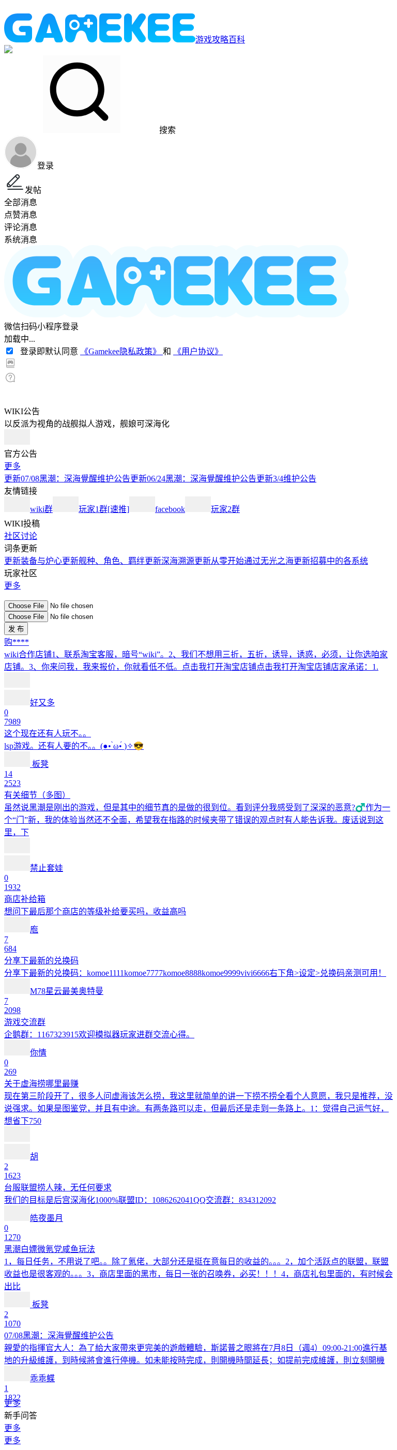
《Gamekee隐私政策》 (121, 351)
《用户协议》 (198, 351)
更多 (12, 466)
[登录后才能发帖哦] (198, 595)
